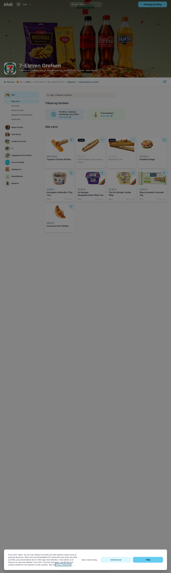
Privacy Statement (63, 565)
